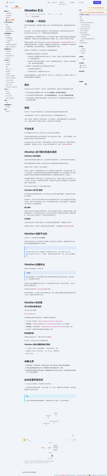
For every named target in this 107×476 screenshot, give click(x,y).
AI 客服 (83, 59)
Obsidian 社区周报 (10, 78)
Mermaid (8, 53)
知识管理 (8, 35)
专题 (16, 6)
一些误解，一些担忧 (84, 14)
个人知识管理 (9, 40)
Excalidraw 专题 (10, 82)
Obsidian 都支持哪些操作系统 (88, 39)
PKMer (63, 475)
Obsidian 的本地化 (85, 24)
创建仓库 (82, 40)
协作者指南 (8, 29)
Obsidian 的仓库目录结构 (52, 42)
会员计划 (54, 2)
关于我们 (81, 2)
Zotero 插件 (9, 96)
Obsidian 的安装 (83, 32)
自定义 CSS (8, 69)
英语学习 (8, 111)
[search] (87, 2)
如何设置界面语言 (84, 43)
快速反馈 (83, 49)
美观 (81, 18)
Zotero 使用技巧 (10, 98)
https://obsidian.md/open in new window (50, 321)
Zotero (7, 91)
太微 (7, 102)
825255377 (84, 65)
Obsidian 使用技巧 (10, 75)
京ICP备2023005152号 (82, 475)
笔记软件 (8, 58)
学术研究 (8, 107)
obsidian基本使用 (35, 16)
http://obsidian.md (30, 314)
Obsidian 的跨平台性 (84, 28)
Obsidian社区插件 (66, 42)
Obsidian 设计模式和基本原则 (86, 22)
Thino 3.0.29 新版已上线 (98, 7)
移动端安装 (83, 36)
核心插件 (8, 71)
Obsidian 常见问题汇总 (11, 87)
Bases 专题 (8, 84)
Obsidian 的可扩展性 (85, 26)
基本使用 (8, 64)
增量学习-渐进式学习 (11, 47)
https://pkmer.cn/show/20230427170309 (39, 462)
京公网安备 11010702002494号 (98, 475)
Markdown (8, 51)
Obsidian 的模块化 (84, 30)
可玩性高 (82, 20)
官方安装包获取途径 (85, 34)
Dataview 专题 (9, 80)
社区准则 (8, 26)
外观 (7, 67)
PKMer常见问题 (10, 31)
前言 (7, 24)
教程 (6, 6)
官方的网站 (48, 337)
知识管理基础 (9, 38)
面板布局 (33, 289)
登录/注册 (97, 2)
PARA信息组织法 (10, 55)
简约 (81, 16)
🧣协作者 (8, 18)
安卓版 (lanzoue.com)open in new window (54, 326)
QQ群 (49, 448)
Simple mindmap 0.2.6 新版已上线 (96, 12)
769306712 (84, 67)
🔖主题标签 (8, 15)
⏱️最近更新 (8, 13)
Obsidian (8, 62)
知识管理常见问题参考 (11, 44)
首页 (48, 2)
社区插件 (8, 73)
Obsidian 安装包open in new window (43, 324)
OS (26, 14)
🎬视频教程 (10, 20)
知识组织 (8, 42)
